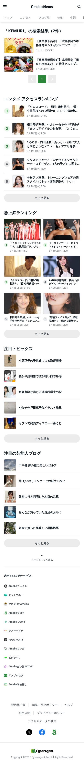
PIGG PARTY (16, 639)
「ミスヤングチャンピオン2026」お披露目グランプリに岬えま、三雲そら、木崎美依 (25, 248)
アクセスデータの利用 (42, 721)
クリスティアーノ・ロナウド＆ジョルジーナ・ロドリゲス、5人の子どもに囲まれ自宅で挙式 (53, 164)
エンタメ (25, 18)
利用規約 (24, 713)
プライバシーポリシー (51, 713)
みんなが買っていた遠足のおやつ (40, 512)
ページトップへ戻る (42, 559)
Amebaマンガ (16, 648)
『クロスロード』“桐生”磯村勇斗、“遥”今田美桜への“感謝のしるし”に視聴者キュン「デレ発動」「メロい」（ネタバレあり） (52, 113)
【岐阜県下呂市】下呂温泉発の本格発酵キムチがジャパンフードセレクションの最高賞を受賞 (57, 45)
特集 (60, 18)
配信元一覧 (18, 705)
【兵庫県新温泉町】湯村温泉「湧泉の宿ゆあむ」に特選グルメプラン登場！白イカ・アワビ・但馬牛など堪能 (57, 66)
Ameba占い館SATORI (21, 666)
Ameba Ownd (17, 621)
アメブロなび (16, 675)
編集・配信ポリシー (45, 705)
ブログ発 (44, 18)
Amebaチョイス (18, 586)
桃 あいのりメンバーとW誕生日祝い (42, 481)
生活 (73, 18)
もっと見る (42, 198)
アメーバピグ (16, 630)
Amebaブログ (16, 613)
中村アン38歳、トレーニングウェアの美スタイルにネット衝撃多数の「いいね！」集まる (53, 181)
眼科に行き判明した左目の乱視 (39, 496)
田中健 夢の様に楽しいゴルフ (38, 465)
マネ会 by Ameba (19, 604)
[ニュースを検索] (79, 6)
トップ (8, 18)
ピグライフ (15, 657)
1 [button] (42, 79)
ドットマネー (16, 595)
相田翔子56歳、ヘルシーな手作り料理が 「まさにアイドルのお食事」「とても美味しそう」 (53, 128)
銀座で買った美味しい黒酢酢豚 (39, 528)
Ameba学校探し (18, 684)
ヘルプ (68, 705)
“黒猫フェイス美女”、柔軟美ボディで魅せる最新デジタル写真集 (63, 321)
